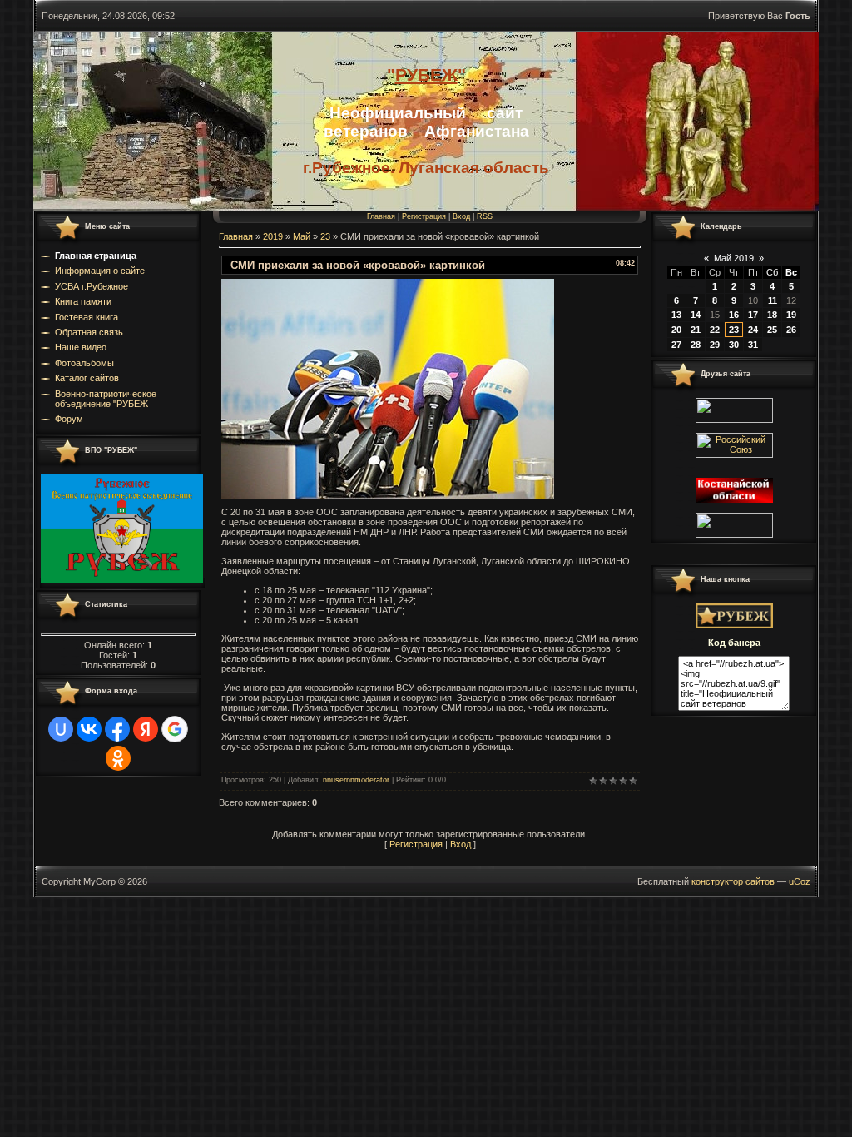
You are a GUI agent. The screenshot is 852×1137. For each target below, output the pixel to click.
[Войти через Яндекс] (145, 729)
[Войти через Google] (174, 729)
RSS (485, 216)
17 (753, 315)
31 (753, 345)
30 (734, 345)
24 (753, 330)
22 (715, 330)
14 (696, 315)
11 (772, 300)
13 (676, 315)
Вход (461, 216)
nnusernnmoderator (356, 780)
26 (791, 330)
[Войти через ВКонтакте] (89, 729)
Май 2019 (734, 258)
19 (791, 315)
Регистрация (424, 216)
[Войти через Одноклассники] (118, 758)
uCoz (799, 881)
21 (696, 330)
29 (715, 345)
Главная (381, 216)
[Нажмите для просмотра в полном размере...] (387, 495)
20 (676, 330)
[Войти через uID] (60, 729)
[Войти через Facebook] (117, 729)
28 (696, 345)
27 (676, 345)
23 (325, 236)
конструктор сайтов (733, 881)
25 (772, 330)
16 (734, 315)
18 (772, 315)
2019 (273, 236)
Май (301, 236)
